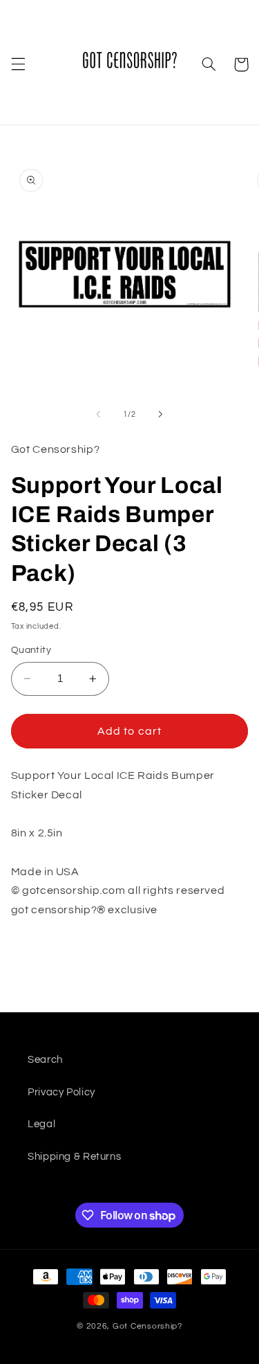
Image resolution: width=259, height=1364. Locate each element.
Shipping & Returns (74, 1156)
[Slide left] (98, 414)
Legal (41, 1124)
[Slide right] (161, 414)
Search (45, 1060)
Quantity (31, 650)
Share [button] (42, 954)
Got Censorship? (147, 1326)
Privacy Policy (61, 1092)
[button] (18, 64)
